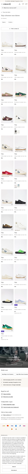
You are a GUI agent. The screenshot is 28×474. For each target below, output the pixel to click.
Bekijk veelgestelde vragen (9, 404)
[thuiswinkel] (16, 429)
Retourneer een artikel (8, 396)
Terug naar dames (6, 12)
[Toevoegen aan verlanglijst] (12, 47)
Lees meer (19, 463)
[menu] (2, 4)
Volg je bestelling (6, 394)
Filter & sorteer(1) (15, 28)
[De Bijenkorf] (7, 4)
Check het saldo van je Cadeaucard (11, 407)
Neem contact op (7, 415)
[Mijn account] (19, 4)
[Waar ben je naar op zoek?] (3, 8)
